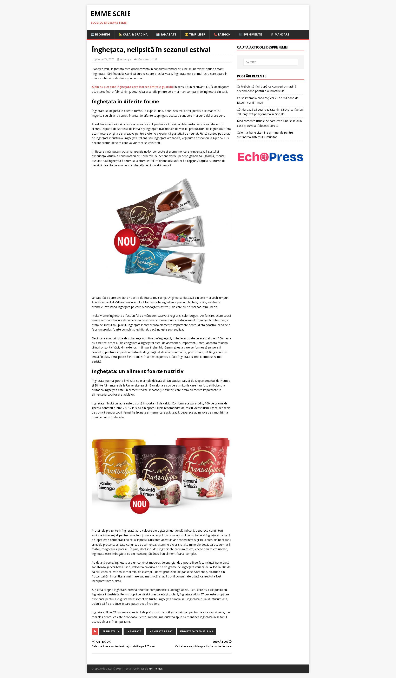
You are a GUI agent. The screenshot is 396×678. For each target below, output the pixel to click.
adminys (125, 59)
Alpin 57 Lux (111, 631)
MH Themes (156, 668)
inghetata (134, 631)
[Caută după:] (270, 62)
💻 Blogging (100, 34)
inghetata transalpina (196, 631)
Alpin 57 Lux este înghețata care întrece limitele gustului (133, 87)
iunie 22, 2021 (106, 59)
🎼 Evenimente (250, 34)
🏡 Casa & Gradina (133, 34)
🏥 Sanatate (166, 34)
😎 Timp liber (195, 34)
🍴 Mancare (279, 34)
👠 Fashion (222, 34)
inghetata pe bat (161, 631)
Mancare (143, 59)
